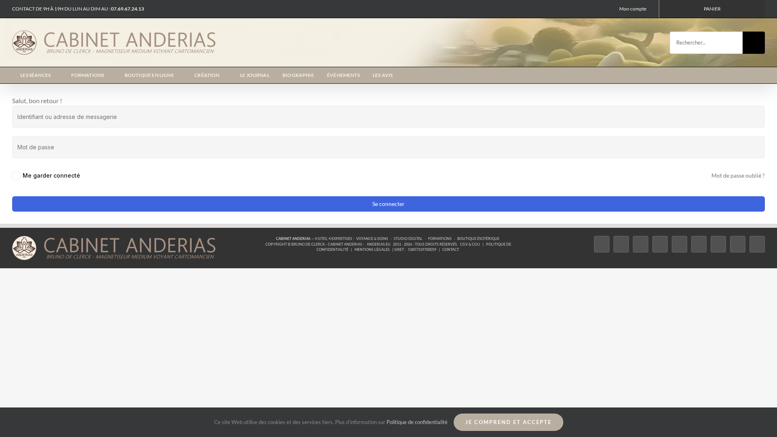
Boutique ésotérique (478, 238)
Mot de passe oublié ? (738, 175)
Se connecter (388, 203)
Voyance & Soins (372, 238)
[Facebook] (601, 244)
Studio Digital (408, 238)
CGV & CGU (470, 244)
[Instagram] (640, 244)
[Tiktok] (660, 244)
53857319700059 (422, 249)
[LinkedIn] (718, 244)
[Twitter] (621, 244)
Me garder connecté (51, 175)
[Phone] (757, 244)
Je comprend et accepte (508, 422)
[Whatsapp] (737, 244)
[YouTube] (699, 244)
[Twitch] (679, 244)
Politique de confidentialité (417, 422)
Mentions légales (372, 249)
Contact (450, 249)
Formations (440, 238)
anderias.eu (379, 244)
